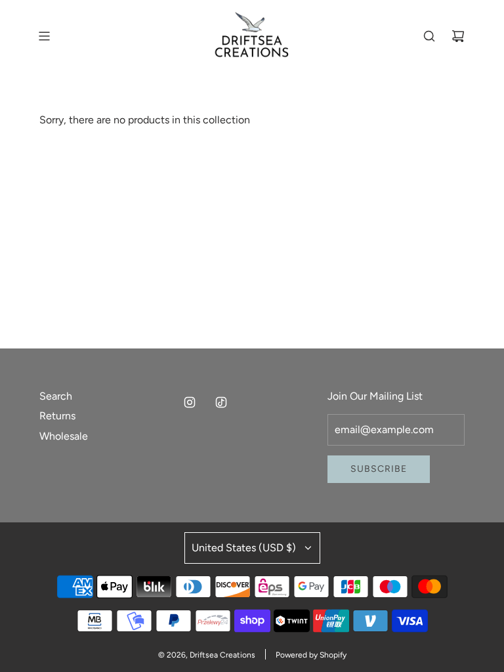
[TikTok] (221, 402)
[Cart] (458, 36)
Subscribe (378, 468)
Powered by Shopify (311, 655)
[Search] (429, 36)
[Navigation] (44, 36)
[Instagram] (189, 402)
